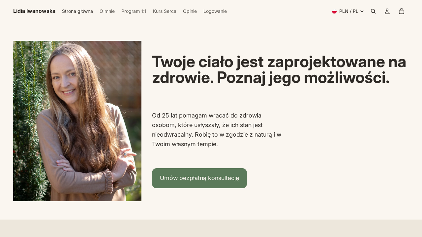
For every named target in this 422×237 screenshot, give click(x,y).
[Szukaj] (373, 11)
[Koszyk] (401, 11)
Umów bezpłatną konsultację (199, 177)
